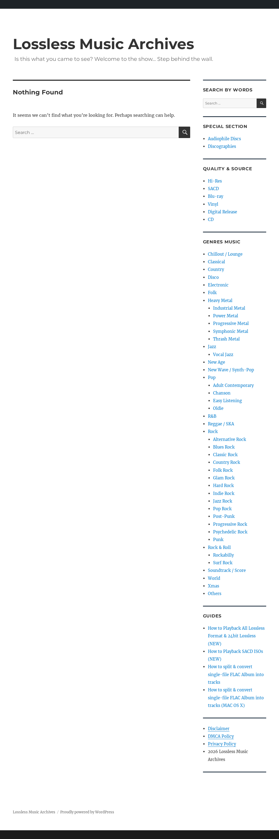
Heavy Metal (220, 300)
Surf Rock (222, 562)
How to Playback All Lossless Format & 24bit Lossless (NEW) (236, 636)
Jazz (212, 346)
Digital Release (222, 211)
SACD (213, 188)
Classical (216, 261)
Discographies (222, 146)
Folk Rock (223, 470)
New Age (216, 362)
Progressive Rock (230, 524)
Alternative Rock (229, 439)
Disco (213, 277)
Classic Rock (225, 454)
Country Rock (226, 462)
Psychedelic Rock (230, 532)
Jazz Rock (222, 501)
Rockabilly (223, 555)
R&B (212, 416)
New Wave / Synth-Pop (231, 369)
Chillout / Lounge (225, 254)
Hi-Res (215, 181)
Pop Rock (222, 508)
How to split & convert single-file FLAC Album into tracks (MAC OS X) (236, 697)
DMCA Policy (221, 736)
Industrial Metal (229, 308)
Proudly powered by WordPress (87, 812)
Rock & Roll (219, 547)
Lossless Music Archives (103, 44)
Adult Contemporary (233, 385)
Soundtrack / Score (227, 570)
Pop (212, 377)
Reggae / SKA (221, 423)
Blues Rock (224, 447)
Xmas (213, 586)
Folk (212, 292)
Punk (218, 539)
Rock (213, 431)
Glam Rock (224, 477)
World (214, 578)
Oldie (218, 408)
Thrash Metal (226, 339)
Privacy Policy (222, 744)
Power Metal (225, 315)
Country (216, 269)
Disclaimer (218, 728)
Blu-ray (215, 196)
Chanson (222, 393)
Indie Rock (223, 493)
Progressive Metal (231, 323)
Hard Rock (223, 485)
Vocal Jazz (223, 354)
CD (211, 219)
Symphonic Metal (230, 331)
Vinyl (213, 204)
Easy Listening (227, 400)
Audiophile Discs (224, 138)
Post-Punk (224, 516)
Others (214, 593)
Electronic (218, 285)
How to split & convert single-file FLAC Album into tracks (236, 674)
